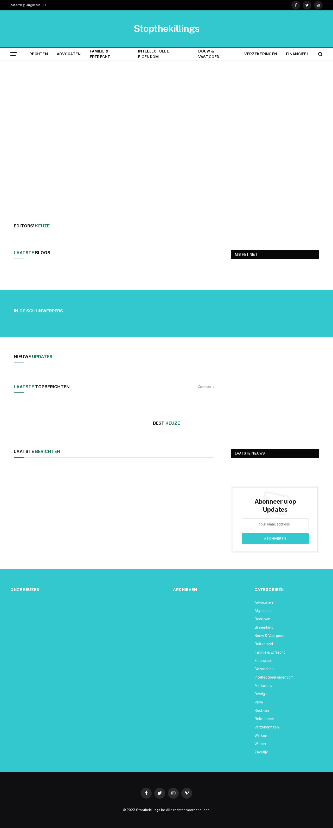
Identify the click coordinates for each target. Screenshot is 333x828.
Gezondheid (264, 669)
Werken (260, 735)
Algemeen (263, 611)
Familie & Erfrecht (100, 54)
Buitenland (263, 644)
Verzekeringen (260, 54)
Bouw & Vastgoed (208, 54)
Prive (258, 702)
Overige (260, 694)
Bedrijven (262, 619)
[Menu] (13, 54)
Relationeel (264, 719)
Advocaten (69, 54)
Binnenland (263, 627)
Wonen (260, 744)
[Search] (320, 54)
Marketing (263, 686)
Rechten (38, 54)
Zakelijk (261, 752)
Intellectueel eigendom (153, 54)
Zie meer (204, 387)
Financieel (297, 54)
